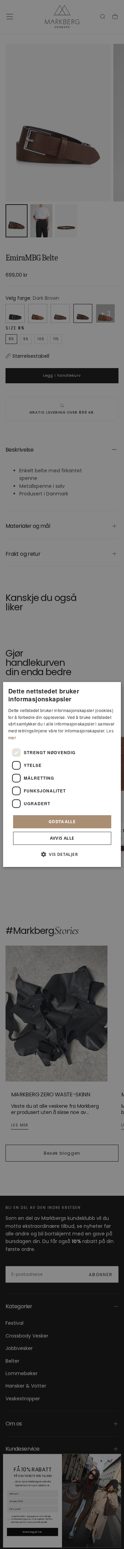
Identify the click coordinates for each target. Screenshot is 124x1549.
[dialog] (62, 774)
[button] (62, 854)
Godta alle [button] (62, 822)
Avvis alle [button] (62, 838)
